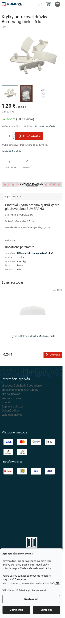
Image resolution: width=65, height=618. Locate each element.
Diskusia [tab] (16, 196)
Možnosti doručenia (45, 126)
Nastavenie (31, 599)
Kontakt (7, 402)
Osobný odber (10, 411)
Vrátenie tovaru (11, 398)
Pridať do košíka (31, 136)
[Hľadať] (40, 4)
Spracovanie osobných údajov (20, 390)
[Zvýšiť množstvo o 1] (13, 134)
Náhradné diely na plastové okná (35, 253)
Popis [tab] (7, 196)
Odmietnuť (16, 610)
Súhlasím (46, 610)
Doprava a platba (12, 407)
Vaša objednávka (12, 415)
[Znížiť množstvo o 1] (13, 138)
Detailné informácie (11, 151)
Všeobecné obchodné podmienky (22, 386)
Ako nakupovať (11, 394)
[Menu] (57, 4)
